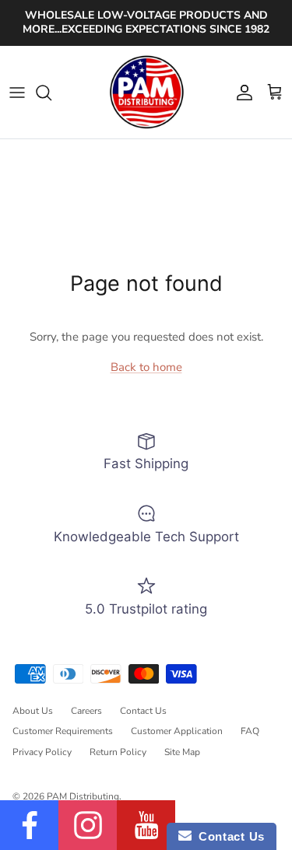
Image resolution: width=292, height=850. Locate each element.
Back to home (146, 367)
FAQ (250, 731)
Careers (86, 711)
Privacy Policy (42, 752)
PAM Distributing (83, 796)
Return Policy (118, 752)
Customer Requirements (62, 731)
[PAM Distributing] (146, 92)
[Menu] (17, 92)
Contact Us (143, 711)
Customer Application (177, 731)
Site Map (182, 752)
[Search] (51, 92)
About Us (32, 711)
